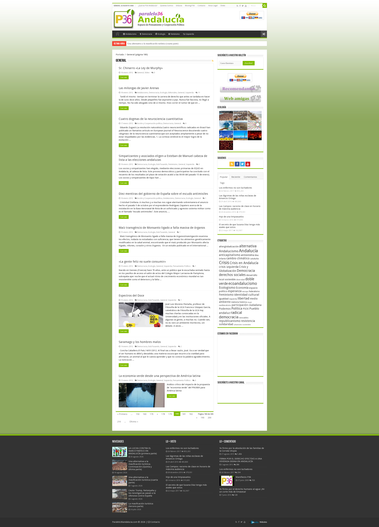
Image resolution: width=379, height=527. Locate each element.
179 (170, 414)
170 (151, 414)
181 (184, 414)
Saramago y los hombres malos (140, 342)
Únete (222, 6)
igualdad (224, 298)
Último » (133, 421)
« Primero (122, 414)
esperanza (235, 291)
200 (209, 417)
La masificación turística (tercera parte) (141, 505)
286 (237, 465)
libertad (243, 298)
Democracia (147, 34)
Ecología (161, 34)
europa (245, 291)
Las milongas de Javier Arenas (139, 88)
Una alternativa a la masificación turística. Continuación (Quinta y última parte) (140, 465)
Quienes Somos (166, 6)
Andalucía (248, 250)
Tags (222, 183)
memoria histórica (239, 302)
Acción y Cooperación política (149, 123)
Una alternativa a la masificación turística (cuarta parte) (152, 43)
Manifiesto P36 (243, 477)
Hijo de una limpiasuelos (231, 216)
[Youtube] (246, 6)
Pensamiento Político (182, 266)
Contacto (201, 6)
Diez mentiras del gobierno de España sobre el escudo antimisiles (163, 193)
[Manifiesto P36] (226, 481)
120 (235, 495)
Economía (242, 287)
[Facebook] (240, 6)
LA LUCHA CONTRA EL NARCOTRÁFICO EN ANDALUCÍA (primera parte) (143, 451)
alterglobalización (229, 246)
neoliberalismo (225, 305)
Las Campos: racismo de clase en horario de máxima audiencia (239, 207)
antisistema (247, 255)
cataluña (254, 258)
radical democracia (230, 314)
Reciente (235, 177)
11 (199, 92)
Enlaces (179, 6)
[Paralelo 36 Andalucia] (149, 18)
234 (238, 472)
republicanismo (229, 321)
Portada (117, 34)
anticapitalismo (229, 255)
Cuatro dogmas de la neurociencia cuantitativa (151, 119)
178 (163, 414)
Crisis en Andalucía (244, 263)
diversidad (240, 280)
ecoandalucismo (242, 283)
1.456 (239, 454)
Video (147, 72)
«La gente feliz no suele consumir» (142, 261)
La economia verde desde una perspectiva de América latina (159, 376)
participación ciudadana (246, 304)
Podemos (225, 308)
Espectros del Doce (131, 295)
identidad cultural (246, 294)
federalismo (254, 291)
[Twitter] (242, 6)
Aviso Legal (212, 6)
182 (191, 414)
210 (119, 421)
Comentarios (250, 177)
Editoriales (172, 92)
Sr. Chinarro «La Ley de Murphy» (141, 68)
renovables (243, 318)
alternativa (248, 246)
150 (137, 414)
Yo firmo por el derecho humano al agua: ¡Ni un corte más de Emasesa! (241, 490)
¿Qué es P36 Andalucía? (147, 6)
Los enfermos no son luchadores (235, 187)
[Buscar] (264, 5)
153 (253, 480)
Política (236, 308)
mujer (250, 302)
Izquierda (190, 34)
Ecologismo (227, 287)
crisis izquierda (228, 267)
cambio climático (237, 258)
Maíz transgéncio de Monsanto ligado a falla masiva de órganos (162, 227)
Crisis (224, 262)
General (140, 72)
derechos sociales (232, 275)
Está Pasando (161, 164)
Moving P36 (190, 6)
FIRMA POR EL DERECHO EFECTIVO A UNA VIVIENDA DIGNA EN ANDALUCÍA (240, 460)
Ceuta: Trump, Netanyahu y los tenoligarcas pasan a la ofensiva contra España (142, 493)
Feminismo (175, 34)
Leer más (124, 77)
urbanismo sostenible (242, 325)
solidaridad (226, 324)
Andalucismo (131, 34)
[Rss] (237, 6)
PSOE (246, 308)
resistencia (248, 321)
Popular (224, 177)
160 (144, 414)
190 (202, 417)
